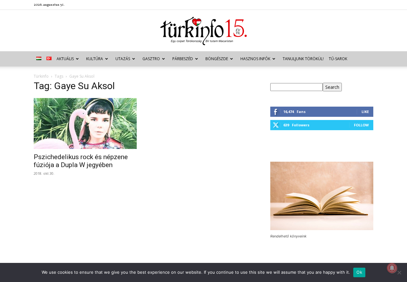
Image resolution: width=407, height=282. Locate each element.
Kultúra (94, 58)
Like (365, 111)
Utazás (122, 58)
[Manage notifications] (392, 268)
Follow (361, 125)
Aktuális (65, 58)
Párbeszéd (182, 58)
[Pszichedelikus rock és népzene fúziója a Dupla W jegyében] (85, 123)
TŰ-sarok (338, 58)
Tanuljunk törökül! (303, 58)
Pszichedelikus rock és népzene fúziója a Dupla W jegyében (81, 161)
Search (332, 87)
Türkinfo (41, 76)
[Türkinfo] (203, 31)
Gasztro (151, 58)
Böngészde (216, 58)
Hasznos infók (255, 58)
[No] (399, 272)
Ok (359, 272)
